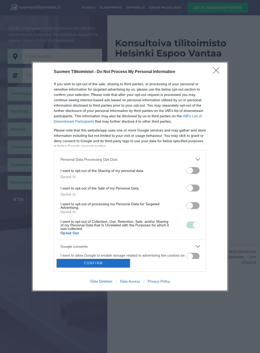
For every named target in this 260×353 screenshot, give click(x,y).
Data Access (130, 281)
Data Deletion (101, 281)
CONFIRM (93, 263)
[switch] (193, 170)
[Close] (218, 72)
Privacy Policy (159, 281)
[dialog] (130, 176)
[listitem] (130, 159)
